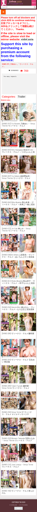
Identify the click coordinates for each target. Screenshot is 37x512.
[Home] (12, 3)
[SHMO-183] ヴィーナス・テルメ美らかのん (18, 492)
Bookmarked (14, 70)
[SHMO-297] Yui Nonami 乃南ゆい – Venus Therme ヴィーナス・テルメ (18, 125)
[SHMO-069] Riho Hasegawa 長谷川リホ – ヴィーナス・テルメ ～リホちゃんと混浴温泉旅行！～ (18, 151)
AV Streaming (23, 505)
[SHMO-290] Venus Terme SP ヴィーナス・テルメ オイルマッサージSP (17, 413)
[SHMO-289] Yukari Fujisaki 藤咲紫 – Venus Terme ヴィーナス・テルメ (16, 387)
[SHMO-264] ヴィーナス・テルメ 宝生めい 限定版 (18, 361)
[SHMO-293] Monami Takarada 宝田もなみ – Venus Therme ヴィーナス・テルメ (18, 439)
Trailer (21, 96)
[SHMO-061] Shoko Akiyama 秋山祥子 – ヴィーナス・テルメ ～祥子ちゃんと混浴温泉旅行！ (18, 282)
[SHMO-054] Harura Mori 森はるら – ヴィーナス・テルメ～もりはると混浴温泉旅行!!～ (18, 308)
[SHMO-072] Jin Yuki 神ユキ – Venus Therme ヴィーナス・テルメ (16, 230)
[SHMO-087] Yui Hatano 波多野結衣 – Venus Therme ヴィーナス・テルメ (16, 177)
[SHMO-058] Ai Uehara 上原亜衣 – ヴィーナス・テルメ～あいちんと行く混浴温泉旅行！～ (18, 256)
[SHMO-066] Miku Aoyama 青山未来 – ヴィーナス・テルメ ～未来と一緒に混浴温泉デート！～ (18, 203)
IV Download (13, 505)
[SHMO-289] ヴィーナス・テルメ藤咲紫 (18, 333)
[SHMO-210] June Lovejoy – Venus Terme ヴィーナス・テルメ (17, 466)
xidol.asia (27, 39)
